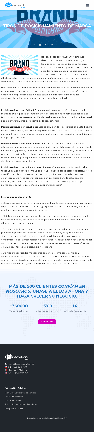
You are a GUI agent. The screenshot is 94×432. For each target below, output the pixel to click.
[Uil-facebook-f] (6, 377)
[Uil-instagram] (10, 377)
